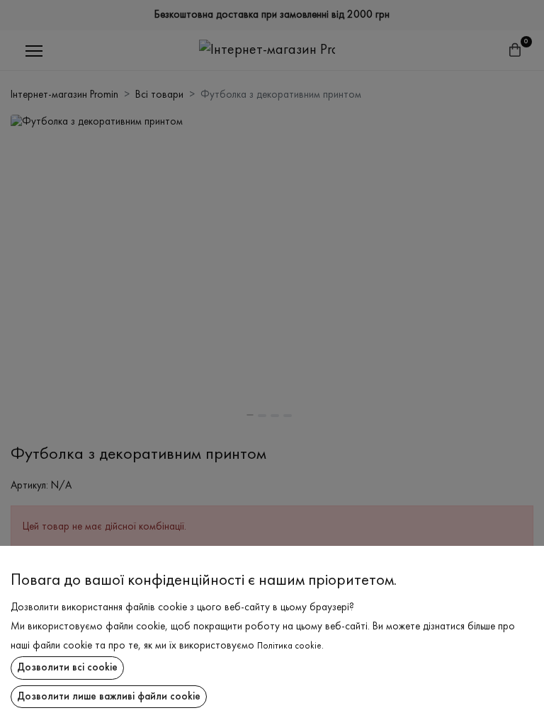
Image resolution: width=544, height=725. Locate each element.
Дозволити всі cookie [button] (67, 668)
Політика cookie (289, 646)
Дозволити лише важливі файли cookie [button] (108, 697)
